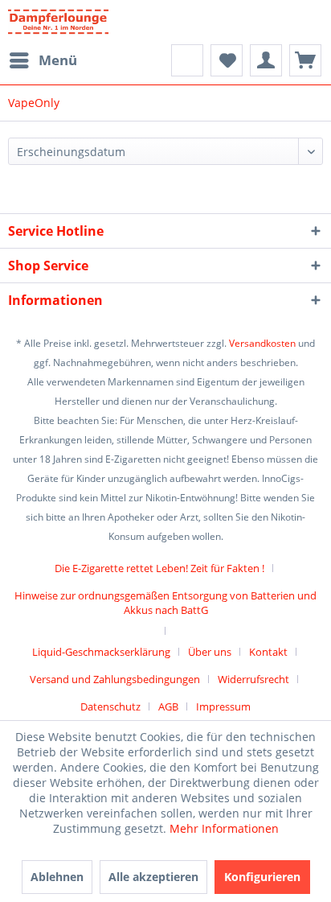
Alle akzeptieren (153, 876)
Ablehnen (57, 876)
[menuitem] (42, 60)
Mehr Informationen (224, 828)
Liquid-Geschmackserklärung (101, 652)
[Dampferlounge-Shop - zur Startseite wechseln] (58, 22)
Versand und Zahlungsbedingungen (115, 679)
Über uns (209, 652)
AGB (168, 706)
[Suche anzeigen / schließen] (187, 60)
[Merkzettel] (226, 60)
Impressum (223, 706)
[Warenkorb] (305, 60)
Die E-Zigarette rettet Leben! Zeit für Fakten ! (159, 568)
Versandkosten (262, 343)
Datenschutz (110, 706)
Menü (58, 60)
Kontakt (268, 652)
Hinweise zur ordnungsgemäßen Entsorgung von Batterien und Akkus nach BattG (165, 602)
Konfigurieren (262, 876)
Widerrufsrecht (253, 679)
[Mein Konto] (266, 60)
